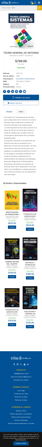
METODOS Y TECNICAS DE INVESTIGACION (30, 264)
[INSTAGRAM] (17, 364)
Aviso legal (21, 391)
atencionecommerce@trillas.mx (21, 377)
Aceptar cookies (21, 443)
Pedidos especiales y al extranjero (21, 414)
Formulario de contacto (21, 380)
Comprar (12, 227)
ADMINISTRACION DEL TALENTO (12, 263)
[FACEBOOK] (14, 364)
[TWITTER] (21, 364)
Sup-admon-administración (25, 79)
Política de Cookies (21, 400)
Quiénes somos (21, 411)
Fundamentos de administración (30, 215)
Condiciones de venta (21, 394)
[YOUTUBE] (24, 364)
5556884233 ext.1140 (21, 374)
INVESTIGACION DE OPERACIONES (12, 213)
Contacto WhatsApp (21, 420)
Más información (20, 440)
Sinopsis (9, 112)
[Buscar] (39, 7)
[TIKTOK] (27, 364)
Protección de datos (21, 397)
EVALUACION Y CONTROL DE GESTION (30, 313)
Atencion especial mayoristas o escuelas (21, 423)
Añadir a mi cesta (22, 97)
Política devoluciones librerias (21, 417)
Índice (21, 112)
